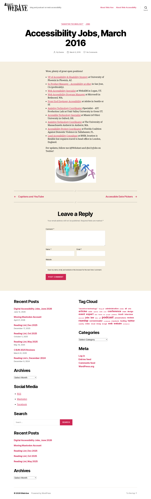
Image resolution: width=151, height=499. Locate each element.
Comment (50, 229)
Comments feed (87, 363)
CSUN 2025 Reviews (24, 350)
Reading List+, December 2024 (30, 358)
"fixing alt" (101, 309)
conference (114, 311)
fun (104, 314)
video (87, 324)
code (100, 311)
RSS (19, 394)
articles (83, 311)
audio (90, 311)
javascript (81, 318)
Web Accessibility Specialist (62, 91)
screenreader (96, 321)
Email (79, 249)
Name (48, 249)
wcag (98, 324)
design (130, 311)
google (108, 314)
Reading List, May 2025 (26, 341)
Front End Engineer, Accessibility (64, 101)
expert (89, 314)
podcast (108, 317)
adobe (122, 309)
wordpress (126, 324)
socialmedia (107, 321)
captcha (95, 311)
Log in (82, 356)
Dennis (61, 52)
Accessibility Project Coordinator (64, 129)
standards (115, 321)
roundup (83, 320)
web (110, 323)
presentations (120, 318)
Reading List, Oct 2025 (25, 333)
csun (124, 312)
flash (96, 314)
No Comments (91, 52)
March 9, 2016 (75, 52)
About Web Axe (107, 7)
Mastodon (22, 399)
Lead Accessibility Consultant (63, 135)
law (92, 317)
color (105, 311)
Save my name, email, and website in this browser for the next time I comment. (75, 270)
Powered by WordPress (41, 493)
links (96, 318)
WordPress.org (86, 366)
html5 (120, 314)
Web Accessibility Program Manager (66, 94)
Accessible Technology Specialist (64, 115)
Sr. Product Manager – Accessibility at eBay (69, 84)
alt (126, 309)
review (130, 317)
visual (93, 324)
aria (129, 309)
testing (123, 321)
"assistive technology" (72, 24)
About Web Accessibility (126, 7)
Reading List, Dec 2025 (25, 325)
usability (81, 324)
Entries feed (85, 359)
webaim (118, 323)
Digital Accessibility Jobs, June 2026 (33, 309)
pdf (100, 318)
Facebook (22, 404)
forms (100, 314)
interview (129, 314)
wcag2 (104, 324)
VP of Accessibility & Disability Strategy (68, 77)
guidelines (114, 314)
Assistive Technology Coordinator (65, 108)
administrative (111, 309)
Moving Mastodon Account (27, 317)
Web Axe (25, 493)
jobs (88, 24)
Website (49, 259)
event (82, 314)
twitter (131, 320)
